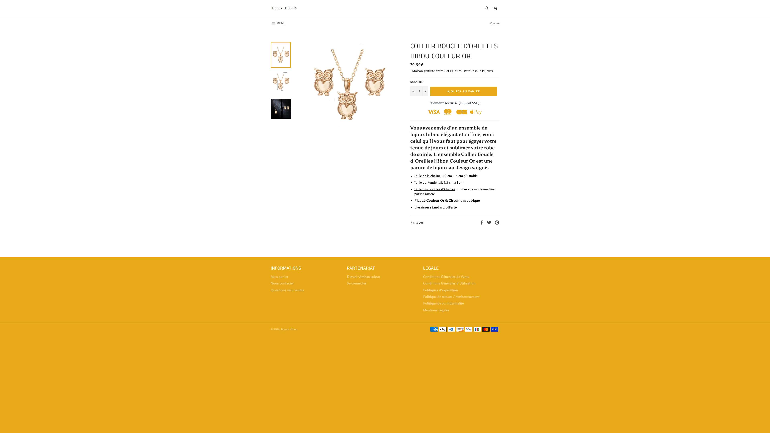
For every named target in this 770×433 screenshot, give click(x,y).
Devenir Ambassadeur (363, 277)
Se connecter (356, 283)
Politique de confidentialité (443, 303)
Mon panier (279, 277)
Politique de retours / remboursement (451, 297)
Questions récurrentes (287, 290)
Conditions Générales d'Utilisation (449, 283)
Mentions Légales (436, 310)
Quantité (416, 82)
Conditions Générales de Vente (446, 277)
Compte (494, 23)
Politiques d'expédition (440, 290)
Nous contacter (282, 283)
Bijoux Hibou (289, 329)
